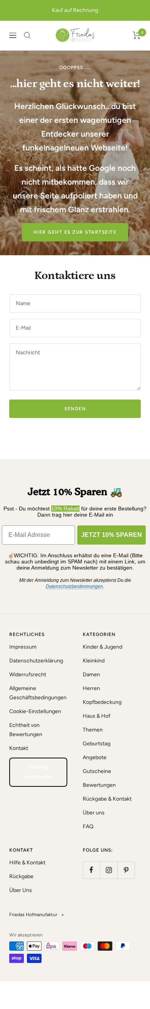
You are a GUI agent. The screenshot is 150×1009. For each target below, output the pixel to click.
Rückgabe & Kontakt (107, 799)
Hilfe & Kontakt (27, 862)
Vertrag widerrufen (38, 771)
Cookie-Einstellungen (35, 711)
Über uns (94, 812)
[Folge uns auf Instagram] (108, 870)
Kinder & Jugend (102, 647)
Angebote (95, 757)
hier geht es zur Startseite (75, 232)
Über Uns (20, 890)
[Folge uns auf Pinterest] (126, 870)
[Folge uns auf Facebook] (91, 870)
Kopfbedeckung (102, 702)
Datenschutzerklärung (36, 660)
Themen (93, 730)
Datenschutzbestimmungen (74, 586)
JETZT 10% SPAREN (111, 535)
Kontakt (18, 748)
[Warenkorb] (137, 35)
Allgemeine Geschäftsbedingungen (38, 693)
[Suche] (27, 35)
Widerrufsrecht (27, 674)
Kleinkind (94, 660)
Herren (91, 688)
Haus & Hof (96, 716)
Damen (91, 674)
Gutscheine (97, 771)
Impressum (23, 647)
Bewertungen (99, 785)
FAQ (88, 826)
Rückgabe (21, 876)
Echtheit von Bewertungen (25, 730)
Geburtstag (96, 743)
